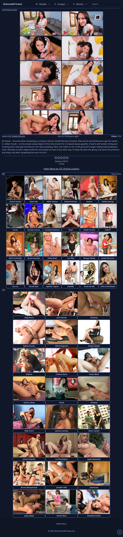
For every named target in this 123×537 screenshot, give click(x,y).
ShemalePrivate (12, 4)
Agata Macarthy (94, 459)
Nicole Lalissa (29, 402)
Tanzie (61, 402)
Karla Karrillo (89, 286)
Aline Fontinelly (15, 258)
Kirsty (15, 230)
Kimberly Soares (94, 516)
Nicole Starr (34, 286)
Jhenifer (71, 286)
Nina (70, 229)
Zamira (89, 201)
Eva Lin (15, 286)
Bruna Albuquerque (29, 487)
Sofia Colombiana (107, 286)
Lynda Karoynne (107, 258)
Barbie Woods (29, 346)
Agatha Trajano (52, 286)
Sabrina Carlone (61, 431)
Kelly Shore (29, 317)
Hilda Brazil (52, 258)
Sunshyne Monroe (52, 230)
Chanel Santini (15, 201)
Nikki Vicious (52, 201)
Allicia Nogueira (61, 346)
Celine (108, 229)
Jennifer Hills (61, 487)
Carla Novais (61, 317)
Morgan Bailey (89, 258)
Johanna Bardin (29, 459)
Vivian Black (94, 374)
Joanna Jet (94, 487)
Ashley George (108, 201)
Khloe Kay (34, 201)
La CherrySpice (61, 459)
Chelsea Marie (61, 374)
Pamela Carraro (33, 230)
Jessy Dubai (29, 516)
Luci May (70, 258)
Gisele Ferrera (89, 230)
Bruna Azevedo (34, 258)
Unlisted (93, 402)
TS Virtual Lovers (9, 9)
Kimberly (94, 317)
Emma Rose (61, 516)
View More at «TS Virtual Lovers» (61, 168)
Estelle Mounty (18, 136)
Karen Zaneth (93, 431)
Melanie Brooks (70, 201)
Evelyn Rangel (94, 346)
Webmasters (61, 524)
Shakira (29, 374)
